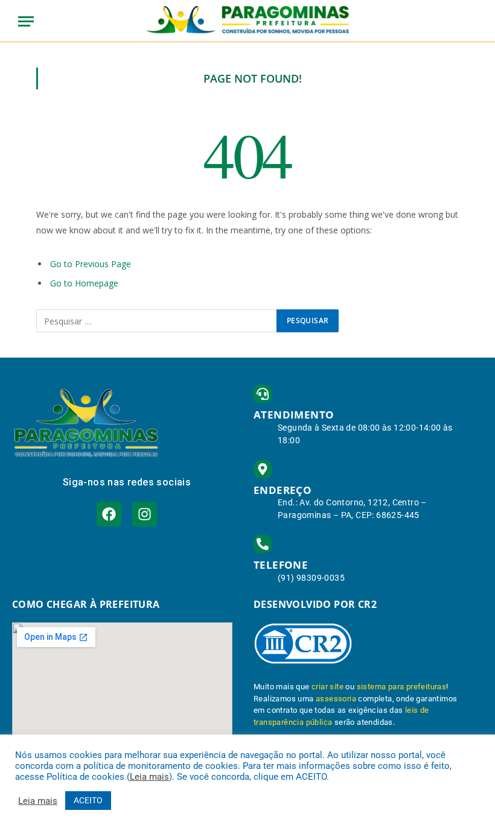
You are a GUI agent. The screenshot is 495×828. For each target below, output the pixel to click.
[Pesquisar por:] (157, 320)
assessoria (336, 698)
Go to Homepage (84, 283)
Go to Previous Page (90, 264)
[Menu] (26, 21)
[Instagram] (144, 514)
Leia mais (149, 776)
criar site (327, 686)
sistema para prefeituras (402, 686)
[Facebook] (109, 514)
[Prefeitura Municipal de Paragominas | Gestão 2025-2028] (248, 21)
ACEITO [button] (88, 800)
